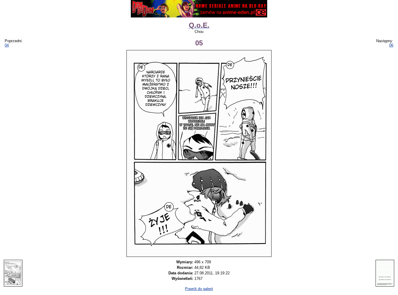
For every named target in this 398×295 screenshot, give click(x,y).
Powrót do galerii (199, 289)
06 (391, 45)
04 (7, 45)
